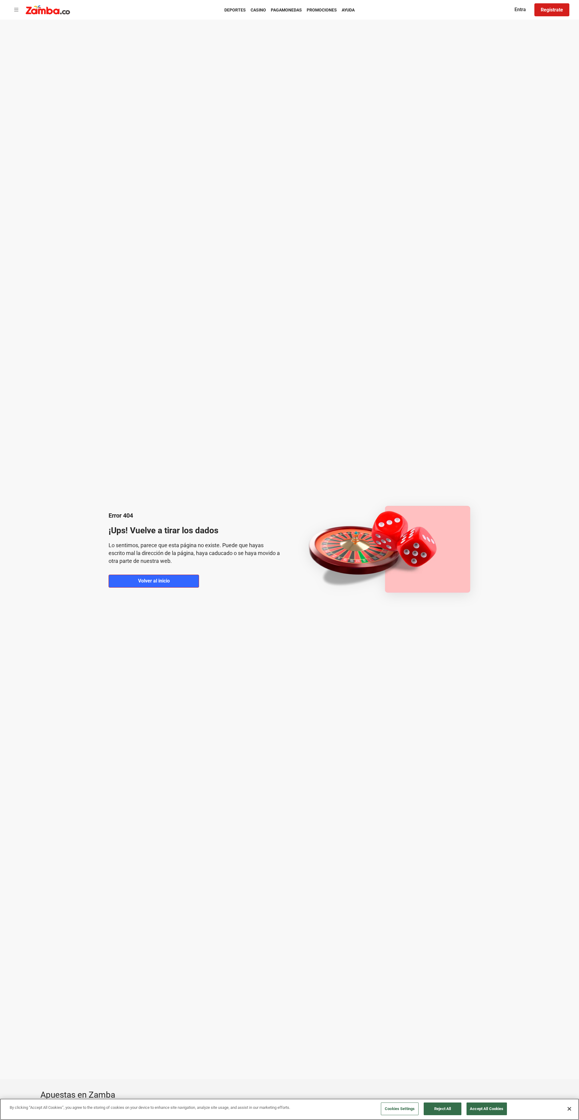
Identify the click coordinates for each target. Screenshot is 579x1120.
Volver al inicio (154, 581)
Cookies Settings (400, 1108)
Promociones (322, 10)
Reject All (442, 1108)
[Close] (569, 1108)
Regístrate (552, 10)
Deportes (235, 10)
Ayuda (348, 10)
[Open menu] (16, 10)
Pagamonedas (286, 10)
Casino (258, 10)
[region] (289, 1109)
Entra (520, 9)
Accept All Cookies (486, 1108)
